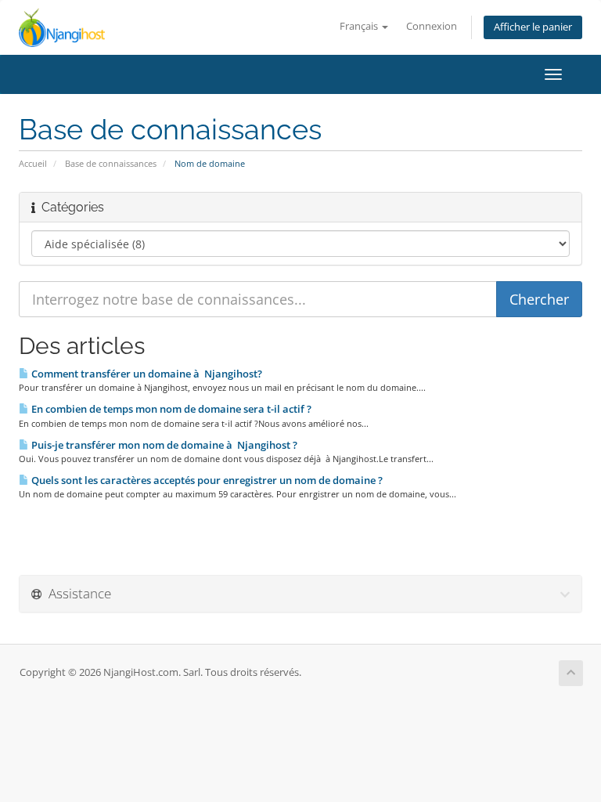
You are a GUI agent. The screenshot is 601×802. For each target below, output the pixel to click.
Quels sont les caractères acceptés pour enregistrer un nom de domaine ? (206, 480)
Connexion (431, 26)
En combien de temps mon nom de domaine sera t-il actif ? (170, 409)
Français (360, 26)
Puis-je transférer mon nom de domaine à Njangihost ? (163, 445)
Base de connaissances (111, 163)
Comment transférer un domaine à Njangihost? (145, 374)
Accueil (33, 163)
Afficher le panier (533, 27)
